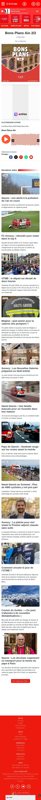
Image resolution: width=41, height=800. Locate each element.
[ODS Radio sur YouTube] (23, 786)
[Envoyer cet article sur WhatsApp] (25, 158)
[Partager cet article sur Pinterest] (20, 158)
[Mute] (37, 11)
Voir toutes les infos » (20, 681)
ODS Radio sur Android (20, 768)
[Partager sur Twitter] (15, 158)
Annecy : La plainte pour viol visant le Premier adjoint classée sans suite (19, 525)
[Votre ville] (24, 4)
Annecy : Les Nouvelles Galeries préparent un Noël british (19, 369)
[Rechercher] (33, 4)
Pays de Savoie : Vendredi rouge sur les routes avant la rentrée (20, 448)
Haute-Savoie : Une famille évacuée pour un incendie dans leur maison (19, 409)
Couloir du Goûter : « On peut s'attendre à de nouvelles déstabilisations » (18, 613)
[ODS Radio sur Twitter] (18, 786)
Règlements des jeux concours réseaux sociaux (20, 774)
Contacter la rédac (20, 739)
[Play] (3, 11)
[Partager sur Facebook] (10, 158)
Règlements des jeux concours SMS (20, 776)
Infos (26, 26)
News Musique (20, 737)
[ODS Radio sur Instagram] (29, 786)
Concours (20, 750)
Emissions (20, 748)
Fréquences (20, 728)
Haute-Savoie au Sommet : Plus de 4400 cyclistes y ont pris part (19, 486)
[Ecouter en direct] (38, 4)
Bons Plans (16, 26)
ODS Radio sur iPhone (20, 765)
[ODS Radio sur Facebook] (12, 786)
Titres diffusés (20, 725)
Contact (21, 721)
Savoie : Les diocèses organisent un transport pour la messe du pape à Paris (20, 661)
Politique (35, 26)
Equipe (20, 723)
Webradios (20, 759)
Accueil (4, 26)
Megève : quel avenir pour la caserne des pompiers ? (17, 322)
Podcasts (20, 756)
